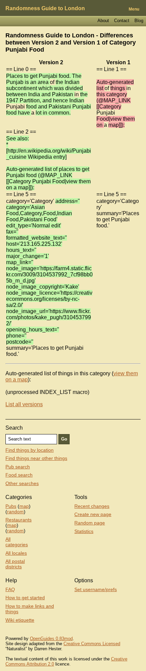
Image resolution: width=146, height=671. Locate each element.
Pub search (17, 466)
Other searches (22, 483)
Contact (121, 20)
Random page (89, 523)
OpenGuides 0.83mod (51, 638)
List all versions (24, 404)
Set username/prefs (95, 589)
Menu (134, 9)
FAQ (10, 589)
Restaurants (18, 519)
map (24, 506)
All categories (16, 541)
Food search (19, 475)
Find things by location (29, 450)
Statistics (83, 531)
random (15, 511)
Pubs (10, 506)
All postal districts (15, 563)
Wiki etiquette (19, 620)
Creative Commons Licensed (91, 643)
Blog (138, 20)
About (103, 20)
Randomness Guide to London (45, 8)
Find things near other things (36, 458)
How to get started (25, 597)
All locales (16, 553)
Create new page (92, 514)
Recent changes (91, 506)
